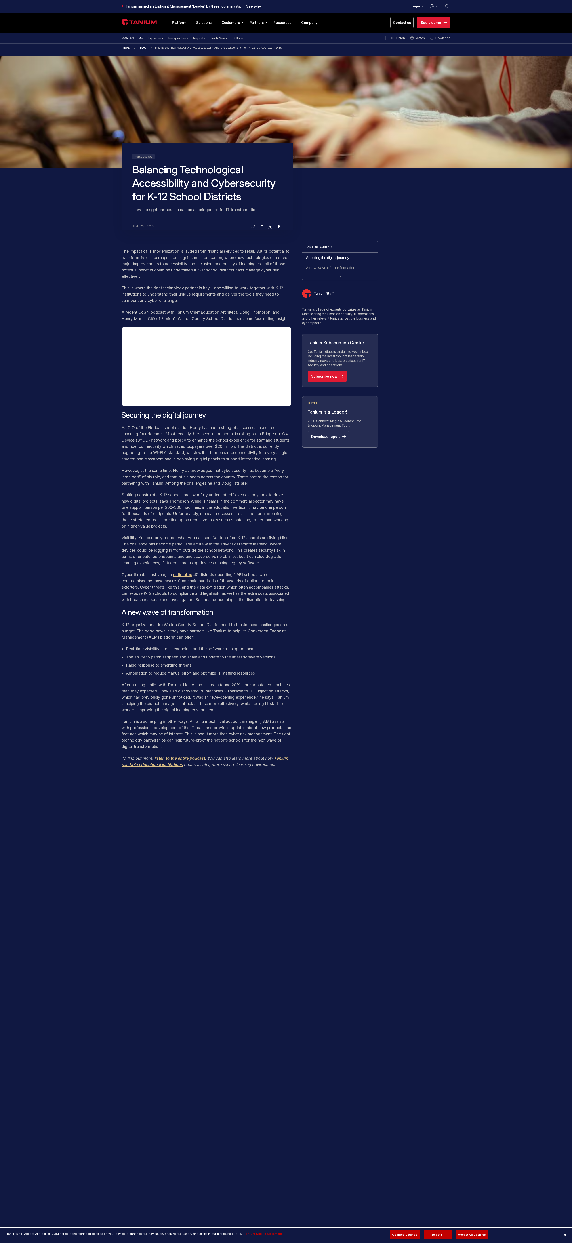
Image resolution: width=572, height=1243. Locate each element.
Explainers (155, 38)
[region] (286, 1235)
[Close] (565, 1235)
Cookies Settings (404, 1234)
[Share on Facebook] (278, 226)
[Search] (446, 6)
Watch (420, 38)
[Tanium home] (140, 22)
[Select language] (434, 6)
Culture (237, 38)
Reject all (437, 1234)
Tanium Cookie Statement (263, 1233)
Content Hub (132, 38)
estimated (182, 574)
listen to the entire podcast (179, 758)
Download (442, 38)
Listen (400, 38)
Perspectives (178, 38)
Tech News (218, 38)
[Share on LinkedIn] (261, 226)
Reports (199, 38)
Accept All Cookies (472, 1234)
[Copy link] (253, 226)
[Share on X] (270, 226)
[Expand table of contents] (340, 276)
